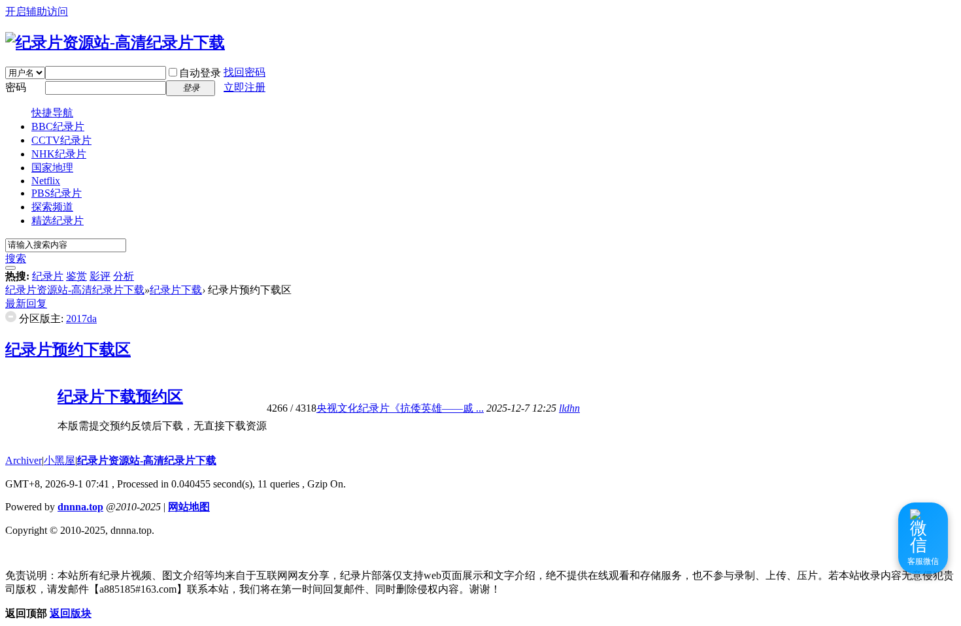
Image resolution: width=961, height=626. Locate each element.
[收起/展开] (10, 316)
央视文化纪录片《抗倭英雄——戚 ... (400, 408)
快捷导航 (52, 112)
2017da (81, 318)
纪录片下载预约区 (120, 396)
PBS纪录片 (56, 193)
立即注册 (244, 87)
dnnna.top (80, 506)
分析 (123, 276)
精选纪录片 (57, 220)
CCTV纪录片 (61, 140)
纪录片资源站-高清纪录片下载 (74, 289)
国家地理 (52, 167)
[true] (10, 268)
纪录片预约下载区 (68, 349)
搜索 (15, 258)
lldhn (569, 408)
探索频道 (52, 206)
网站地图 (189, 506)
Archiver (23, 460)
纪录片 (47, 276)
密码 (15, 87)
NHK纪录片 (58, 153)
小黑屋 (59, 460)
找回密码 (244, 72)
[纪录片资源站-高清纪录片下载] (115, 42)
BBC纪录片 (57, 126)
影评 (100, 276)
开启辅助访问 (36, 11)
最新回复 (26, 303)
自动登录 (200, 72)
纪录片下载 (176, 289)
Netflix (45, 180)
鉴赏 (76, 276)
